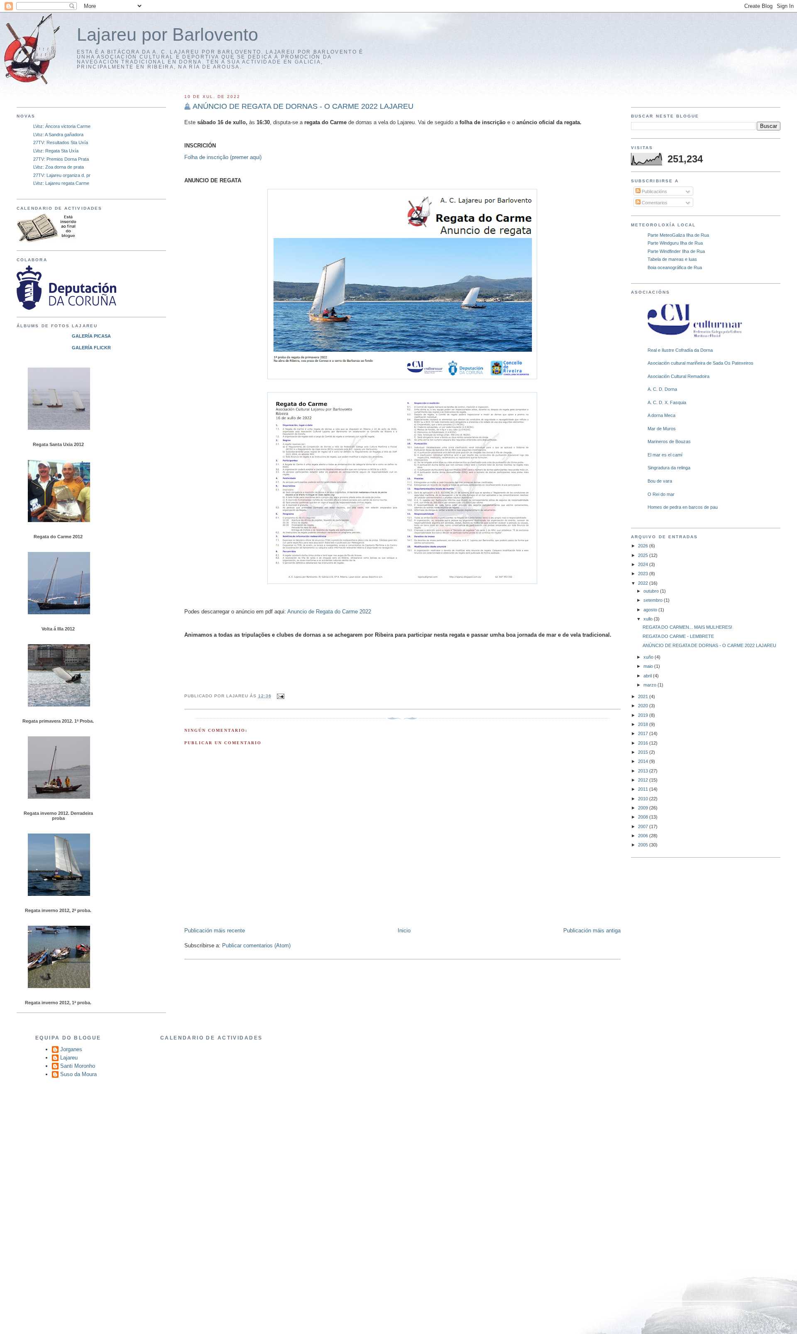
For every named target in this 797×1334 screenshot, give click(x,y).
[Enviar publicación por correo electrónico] (279, 696)
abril (648, 675)
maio (648, 666)
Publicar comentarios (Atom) (256, 945)
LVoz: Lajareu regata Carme (61, 183)
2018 (643, 724)
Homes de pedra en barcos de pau (683, 507)
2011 (643, 789)
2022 (643, 583)
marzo (650, 684)
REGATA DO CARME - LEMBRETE (678, 636)
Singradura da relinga (669, 467)
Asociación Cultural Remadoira (678, 376)
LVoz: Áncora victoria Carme (61, 126)
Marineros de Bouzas (669, 441)
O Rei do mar (661, 494)
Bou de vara (660, 480)
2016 (643, 743)
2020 (643, 705)
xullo (648, 618)
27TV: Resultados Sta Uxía (60, 142)
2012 (643, 779)
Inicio (404, 930)
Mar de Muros (662, 428)
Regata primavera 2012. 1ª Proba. (58, 720)
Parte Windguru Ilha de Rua (675, 242)
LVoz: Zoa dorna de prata (58, 166)
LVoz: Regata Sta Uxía (55, 150)
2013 (643, 770)
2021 (643, 696)
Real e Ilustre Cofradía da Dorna (680, 350)
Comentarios (654, 202)
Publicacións (654, 191)
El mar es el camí (665, 454)
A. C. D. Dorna (662, 389)
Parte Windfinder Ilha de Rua (676, 251)
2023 (643, 573)
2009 (643, 807)
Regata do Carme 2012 (58, 536)
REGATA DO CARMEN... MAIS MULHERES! (687, 627)
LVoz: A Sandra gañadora (58, 134)
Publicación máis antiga (592, 930)
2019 (643, 715)
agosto (650, 609)
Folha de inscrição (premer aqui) (223, 157)
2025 (643, 555)
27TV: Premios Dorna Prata (61, 159)
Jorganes (71, 1049)
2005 (643, 844)
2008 (643, 816)
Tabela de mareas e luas (672, 259)
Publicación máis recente (214, 930)
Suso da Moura (78, 1074)
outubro (651, 591)
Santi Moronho (77, 1066)
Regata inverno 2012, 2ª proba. (58, 910)
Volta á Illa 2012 (58, 628)
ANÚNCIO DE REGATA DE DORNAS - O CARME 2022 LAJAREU (709, 645)
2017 (643, 733)
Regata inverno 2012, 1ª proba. (58, 1002)
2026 (643, 545)
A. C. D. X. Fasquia (667, 402)
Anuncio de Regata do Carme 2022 (329, 611)
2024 (643, 564)
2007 (643, 826)
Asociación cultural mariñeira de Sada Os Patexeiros (700, 362)
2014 (643, 761)
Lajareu (69, 1057)
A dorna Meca (661, 415)
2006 (643, 835)
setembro (653, 600)
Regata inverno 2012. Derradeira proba (58, 816)
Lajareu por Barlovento (167, 34)
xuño (649, 657)
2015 (643, 752)
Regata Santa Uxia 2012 (58, 444)
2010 (643, 798)
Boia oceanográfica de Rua (675, 267)
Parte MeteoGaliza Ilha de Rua (678, 235)
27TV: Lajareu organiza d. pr (61, 175)
